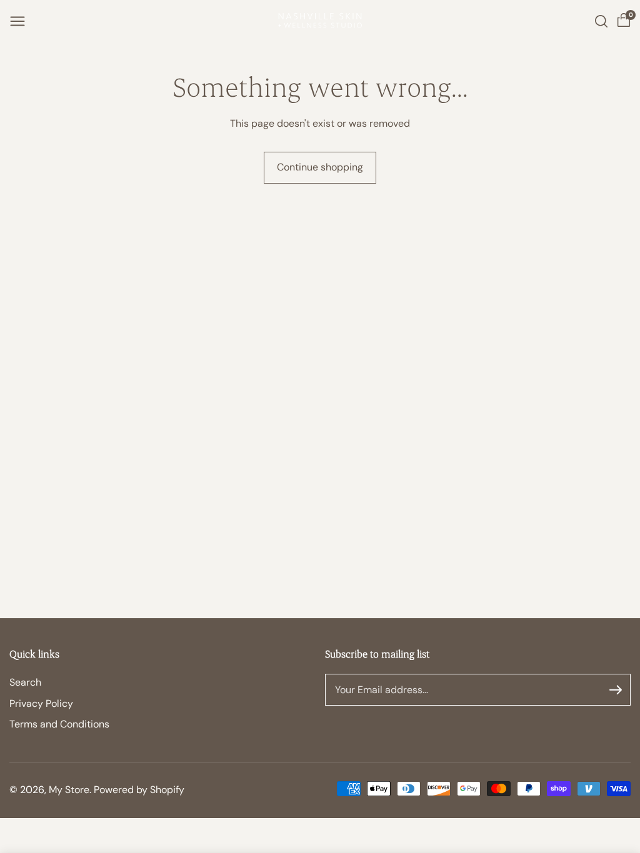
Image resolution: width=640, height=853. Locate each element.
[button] (17, 21)
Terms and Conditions (59, 724)
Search (25, 682)
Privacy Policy (41, 703)
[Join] (615, 690)
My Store (69, 789)
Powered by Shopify (139, 789)
